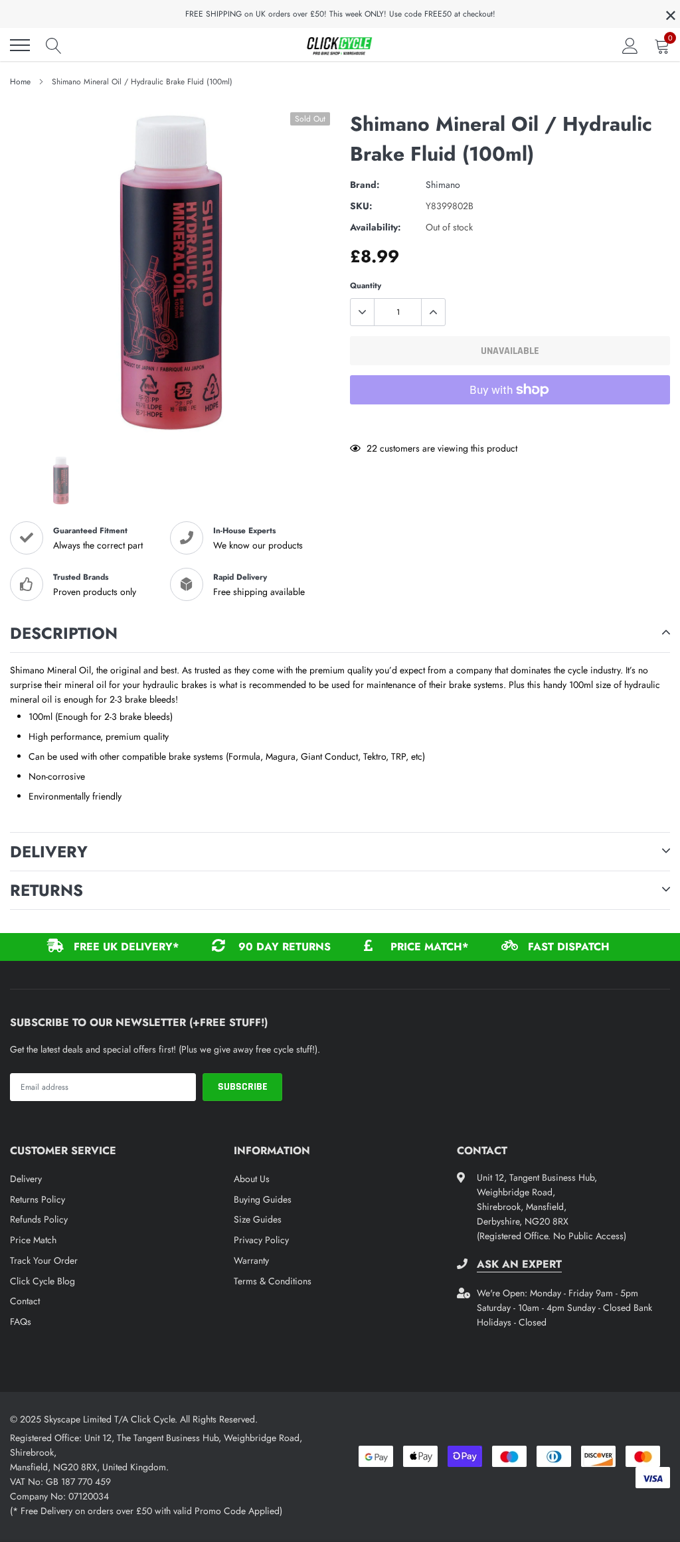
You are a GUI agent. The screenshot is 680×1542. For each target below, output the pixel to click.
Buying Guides (263, 1199)
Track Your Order (44, 1260)
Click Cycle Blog (42, 1281)
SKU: (361, 206)
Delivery (26, 1178)
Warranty (251, 1260)
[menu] (20, 45)
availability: (375, 227)
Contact (25, 1301)
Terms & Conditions (272, 1281)
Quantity (365, 286)
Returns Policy (37, 1199)
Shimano (443, 184)
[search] (54, 45)
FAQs (20, 1321)
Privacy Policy (261, 1239)
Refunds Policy (39, 1219)
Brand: (365, 184)
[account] (630, 45)
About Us (252, 1178)
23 (372, 448)
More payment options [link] (510, 422)
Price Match (33, 1239)
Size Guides (258, 1219)
